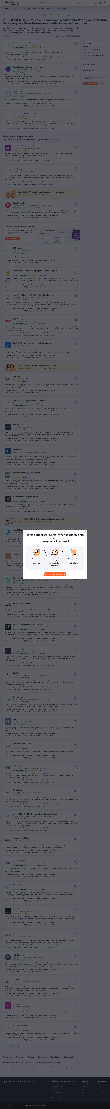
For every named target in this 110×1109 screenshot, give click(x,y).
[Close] (85, 532)
